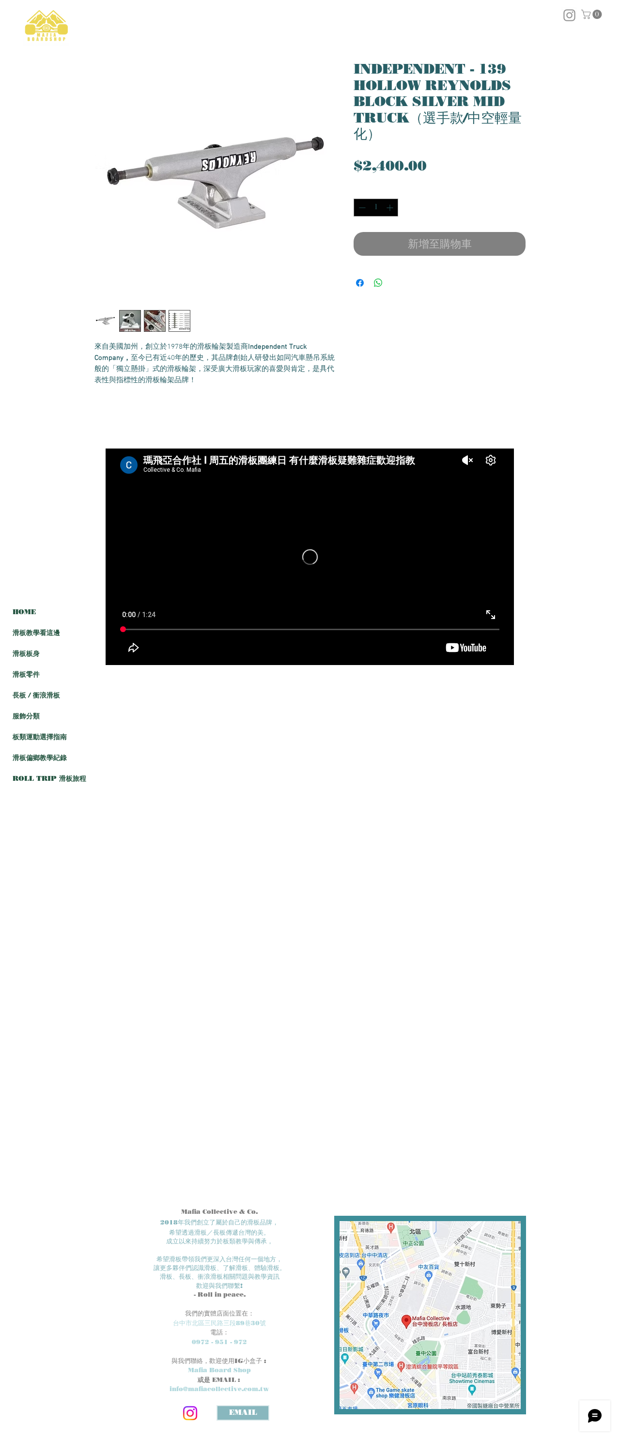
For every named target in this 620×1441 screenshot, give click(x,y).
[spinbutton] (376, 207)
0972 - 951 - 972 (219, 1342)
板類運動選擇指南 (40, 737)
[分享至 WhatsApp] (378, 283)
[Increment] (391, 207)
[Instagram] (190, 1413)
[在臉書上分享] (360, 283)
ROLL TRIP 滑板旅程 (49, 779)
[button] (592, 14)
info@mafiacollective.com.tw (219, 1389)
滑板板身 (26, 654)
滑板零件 (26, 674)
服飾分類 (26, 716)
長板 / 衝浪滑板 (36, 695)
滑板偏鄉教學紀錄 (40, 758)
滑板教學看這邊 (36, 633)
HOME (24, 612)
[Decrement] (361, 207)
